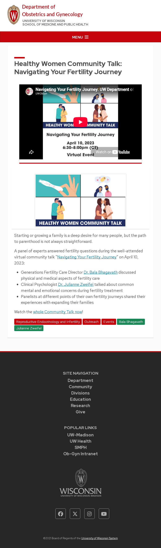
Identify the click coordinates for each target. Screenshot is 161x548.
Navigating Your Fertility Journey (87, 257)
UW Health (80, 441)
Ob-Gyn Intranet (80, 453)
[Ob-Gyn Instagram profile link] (89, 513)
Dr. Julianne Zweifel (75, 284)
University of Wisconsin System (99, 538)
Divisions (80, 393)
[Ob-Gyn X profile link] (75, 513)
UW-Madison (80, 435)
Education (80, 399)
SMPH (81, 447)
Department (80, 380)
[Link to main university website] (80, 482)
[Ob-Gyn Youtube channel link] (104, 513)
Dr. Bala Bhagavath (101, 272)
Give (80, 412)
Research (80, 405)
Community (80, 386)
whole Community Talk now (57, 312)
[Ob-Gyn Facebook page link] (60, 513)
